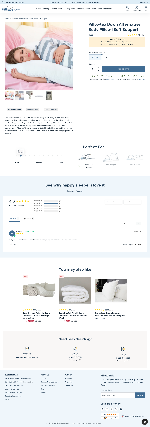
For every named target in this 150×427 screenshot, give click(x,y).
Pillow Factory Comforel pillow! (71, 2)
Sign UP (140, 395)
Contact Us (144, 2)
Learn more (110, 79)
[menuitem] (38, 8)
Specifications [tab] (33, 110)
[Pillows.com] (11, 8)
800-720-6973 (15, 382)
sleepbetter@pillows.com (27, 357)
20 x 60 (95, 57)
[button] (38, 8)
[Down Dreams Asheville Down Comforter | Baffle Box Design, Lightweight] (39, 291)
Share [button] (14, 245)
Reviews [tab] (13, 219)
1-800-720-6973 (75, 357)
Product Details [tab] (14, 110)
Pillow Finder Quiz (105, 8)
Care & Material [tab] (50, 110)
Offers (93, 8)
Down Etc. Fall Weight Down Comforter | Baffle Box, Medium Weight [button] (73, 315)
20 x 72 (109, 57)
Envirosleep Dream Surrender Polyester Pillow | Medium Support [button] (110, 314)
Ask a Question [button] (114, 202)
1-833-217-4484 (123, 358)
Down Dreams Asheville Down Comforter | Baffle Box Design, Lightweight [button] (36, 315)
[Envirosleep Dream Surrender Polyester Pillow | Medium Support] (111, 291)
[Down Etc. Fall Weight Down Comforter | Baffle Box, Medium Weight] (75, 291)
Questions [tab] (27, 219)
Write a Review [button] (133, 202)
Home (7, 19)
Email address (106, 390)
